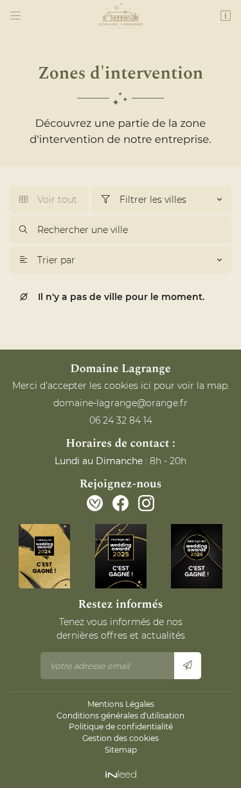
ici (146, 385)
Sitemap (121, 750)
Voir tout (48, 199)
